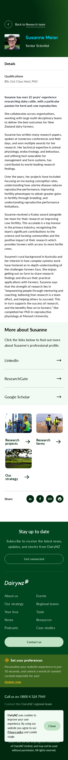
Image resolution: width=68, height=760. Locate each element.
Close (52, 726)
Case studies (45, 627)
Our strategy (14, 603)
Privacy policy (15, 732)
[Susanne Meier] (50, 499)
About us (11, 596)
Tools (40, 611)
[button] (59, 499)
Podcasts (11, 627)
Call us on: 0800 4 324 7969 (25, 696)
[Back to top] (59, 513)
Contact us (34, 642)
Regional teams (47, 603)
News (9, 619)
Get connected (34, 559)
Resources (44, 619)
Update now (13, 682)
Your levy (11, 611)
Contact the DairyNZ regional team (28, 704)
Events (41, 596)
